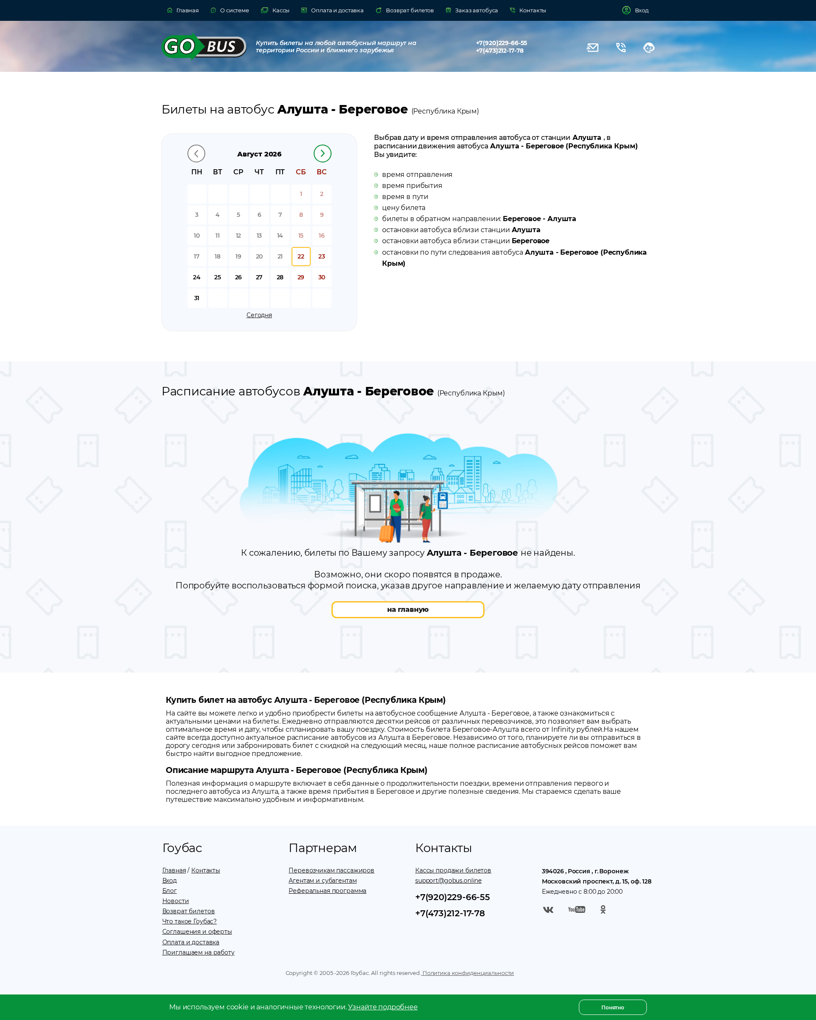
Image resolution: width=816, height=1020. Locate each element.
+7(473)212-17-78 (500, 50)
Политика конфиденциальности (467, 972)
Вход (169, 880)
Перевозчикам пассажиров (331, 870)
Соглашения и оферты (197, 931)
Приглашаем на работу (198, 952)
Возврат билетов (188, 911)
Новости (175, 901)
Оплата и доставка (191, 942)
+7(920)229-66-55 (501, 43)
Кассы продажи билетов (453, 870)
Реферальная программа (327, 891)
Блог (169, 891)
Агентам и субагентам (323, 880)
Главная (174, 870)
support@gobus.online (448, 880)
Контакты (205, 870)
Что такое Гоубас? (189, 921)
